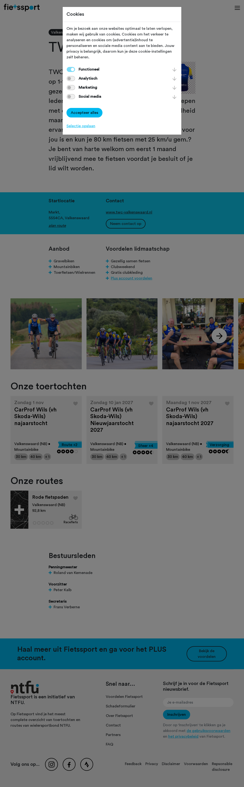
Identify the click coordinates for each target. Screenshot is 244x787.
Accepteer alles (84, 113)
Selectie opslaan (80, 126)
